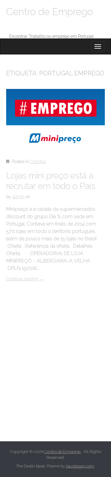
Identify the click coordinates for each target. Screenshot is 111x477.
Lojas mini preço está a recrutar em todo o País (50, 180)
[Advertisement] (55, 368)
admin (18, 196)
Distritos (38, 161)
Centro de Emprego (49, 11)
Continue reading (25, 278)
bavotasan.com (80, 466)
